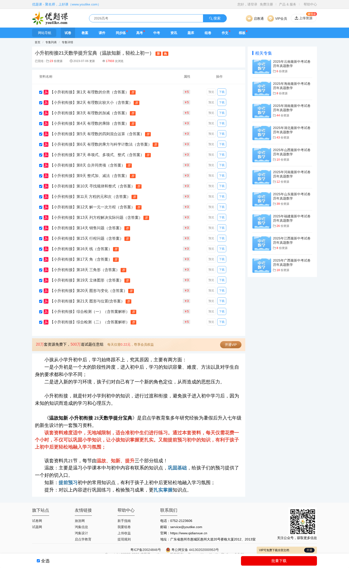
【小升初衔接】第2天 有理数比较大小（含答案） (91, 102)
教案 (85, 33)
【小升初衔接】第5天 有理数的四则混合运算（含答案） (97, 134)
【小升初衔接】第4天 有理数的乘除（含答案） (89, 123)
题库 (191, 33)
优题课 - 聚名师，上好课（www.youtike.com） (66, 4)
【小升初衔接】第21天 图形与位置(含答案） (87, 301)
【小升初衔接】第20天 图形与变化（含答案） (88, 291)
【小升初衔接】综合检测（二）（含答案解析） (90, 322)
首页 (37, 42)
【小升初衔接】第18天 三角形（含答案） (85, 270)
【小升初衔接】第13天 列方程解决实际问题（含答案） (96, 217)
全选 (45, 560)
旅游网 (80, 521)
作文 (225, 33)
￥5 (186, 92)
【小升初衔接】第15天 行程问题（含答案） (86, 238)
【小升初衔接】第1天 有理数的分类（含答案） (89, 92)
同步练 (121, 33)
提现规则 (124, 539)
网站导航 (44, 33)
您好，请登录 (247, 4)
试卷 (68, 33)
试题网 (37, 527)
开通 (309, 550)
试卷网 (37, 521)
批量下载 (279, 561)
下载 (222, 92)
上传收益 (124, 533)
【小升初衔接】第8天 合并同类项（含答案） (87, 165)
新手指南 (124, 521)
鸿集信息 (81, 527)
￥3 (186, 123)
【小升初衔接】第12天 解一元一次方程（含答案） (92, 207)
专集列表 (51, 42)
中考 (156, 33)
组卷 (208, 33)
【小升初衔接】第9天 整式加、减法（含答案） (89, 176)
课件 (102, 33)
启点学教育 (83, 539)
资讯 (173, 33)
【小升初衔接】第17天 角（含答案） (81, 259)
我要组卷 (124, 527)
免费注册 (266, 4)
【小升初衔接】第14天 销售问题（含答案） (86, 228)
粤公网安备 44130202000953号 (194, 550)
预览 (211, 92)
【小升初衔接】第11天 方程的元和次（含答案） (90, 197)
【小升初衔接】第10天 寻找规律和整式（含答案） (92, 186)
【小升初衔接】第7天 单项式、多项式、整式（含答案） (97, 155)
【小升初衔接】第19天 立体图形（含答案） (86, 280)
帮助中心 (310, 4)
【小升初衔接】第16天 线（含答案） (81, 249)
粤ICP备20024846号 (145, 550)
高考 (139, 33)
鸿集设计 (81, 533)
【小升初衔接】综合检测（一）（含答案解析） (90, 312)
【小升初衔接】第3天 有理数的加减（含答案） (89, 113)
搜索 (216, 18)
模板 (242, 33)
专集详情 (67, 42)
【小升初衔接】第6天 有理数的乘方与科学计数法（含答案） (101, 144)
